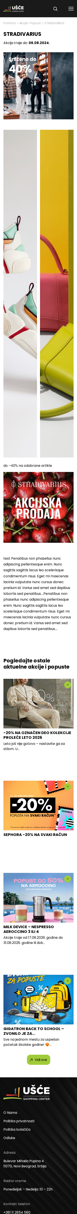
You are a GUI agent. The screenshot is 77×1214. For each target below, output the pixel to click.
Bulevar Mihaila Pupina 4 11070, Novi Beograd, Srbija (24, 1164)
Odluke (9, 1137)
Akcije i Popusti (30, 23)
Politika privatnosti (18, 1121)
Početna (9, 23)
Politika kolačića (16, 1129)
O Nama (10, 1112)
